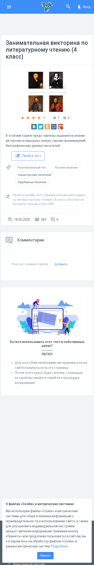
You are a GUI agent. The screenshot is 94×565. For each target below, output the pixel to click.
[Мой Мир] (54, 126)
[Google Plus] (60, 126)
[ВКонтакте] (34, 126)
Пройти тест (31, 156)
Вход (87, 7)
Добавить (61, 264)
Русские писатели (66, 167)
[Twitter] (40, 126)
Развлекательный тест (32, 167)
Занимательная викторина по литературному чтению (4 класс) (47, 50)
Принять (45, 555)
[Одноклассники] (47, 126)
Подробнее (59, 546)
